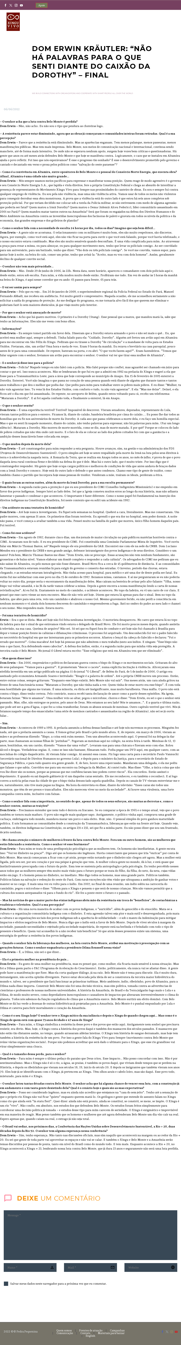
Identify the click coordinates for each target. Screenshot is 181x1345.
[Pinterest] (16, 1173)
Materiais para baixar (111, 1333)
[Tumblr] (22, 1173)
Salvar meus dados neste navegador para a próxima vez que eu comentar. (58, 1283)
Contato (85, 1333)
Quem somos (64, 1330)
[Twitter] (10, 5)
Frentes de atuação (91, 1330)
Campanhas (117, 1330)
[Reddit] (32, 1173)
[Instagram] (16, 5)
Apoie (41, 5)
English (90, 1336)
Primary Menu (171, 22)
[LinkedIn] (27, 1173)
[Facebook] (5, 5)
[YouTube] (21, 5)
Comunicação (65, 1333)
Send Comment (23, 1303)
